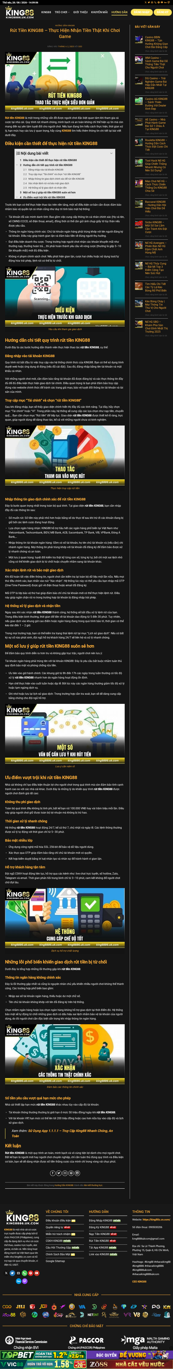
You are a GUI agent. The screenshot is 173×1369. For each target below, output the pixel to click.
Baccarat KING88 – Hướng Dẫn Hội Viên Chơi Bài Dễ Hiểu (155, 206)
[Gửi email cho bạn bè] (65, 1173)
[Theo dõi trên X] (146, 2)
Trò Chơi (61, 12)
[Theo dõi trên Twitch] (169, 2)
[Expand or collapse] (111, 153)
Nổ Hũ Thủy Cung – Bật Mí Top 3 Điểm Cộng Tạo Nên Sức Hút (155, 268)
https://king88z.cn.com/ (156, 1219)
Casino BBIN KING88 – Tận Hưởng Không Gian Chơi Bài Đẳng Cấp (156, 42)
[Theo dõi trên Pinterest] (159, 2)
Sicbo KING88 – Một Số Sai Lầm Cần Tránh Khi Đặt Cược (156, 227)
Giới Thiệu (80, 12)
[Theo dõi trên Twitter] (149, 2)
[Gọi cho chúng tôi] (155, 2)
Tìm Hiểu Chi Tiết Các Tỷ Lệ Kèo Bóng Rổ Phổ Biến (156, 287)
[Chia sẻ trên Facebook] (53, 1173)
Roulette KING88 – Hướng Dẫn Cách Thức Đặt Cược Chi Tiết (156, 145)
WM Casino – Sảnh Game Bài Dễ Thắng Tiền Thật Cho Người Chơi (156, 62)
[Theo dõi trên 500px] (165, 2)
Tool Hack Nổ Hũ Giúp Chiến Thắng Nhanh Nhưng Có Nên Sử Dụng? (156, 165)
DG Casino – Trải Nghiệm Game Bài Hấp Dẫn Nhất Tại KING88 (156, 83)
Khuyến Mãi (99, 12)
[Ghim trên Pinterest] (71, 1173)
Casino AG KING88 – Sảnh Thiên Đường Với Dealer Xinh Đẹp (156, 103)
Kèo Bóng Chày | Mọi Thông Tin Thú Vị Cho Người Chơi (155, 306)
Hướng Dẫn (119, 12)
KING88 (46, 12)
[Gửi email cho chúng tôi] (152, 2)
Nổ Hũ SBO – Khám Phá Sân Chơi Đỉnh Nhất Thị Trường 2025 (156, 326)
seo (80, 46)
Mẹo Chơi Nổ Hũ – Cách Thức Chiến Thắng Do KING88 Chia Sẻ (156, 186)
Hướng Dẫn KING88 (65, 26)
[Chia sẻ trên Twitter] (59, 1173)
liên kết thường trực (93, 1185)
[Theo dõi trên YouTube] (162, 2)
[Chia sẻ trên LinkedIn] (77, 1173)
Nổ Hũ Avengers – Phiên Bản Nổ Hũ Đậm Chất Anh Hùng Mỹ (156, 247)
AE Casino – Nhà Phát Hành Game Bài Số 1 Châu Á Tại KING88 (155, 124)
